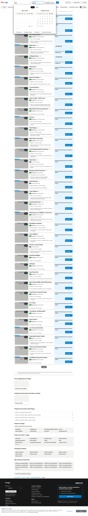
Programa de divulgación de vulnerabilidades (40, 496)
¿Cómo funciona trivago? (36, 502)
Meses (37, 7)
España (27, 477)
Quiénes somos (8, 500)
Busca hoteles (17, 477)
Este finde (37, 32)
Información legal (34, 489)
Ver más (17, 444)
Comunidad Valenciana (36, 477)
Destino (15, 1)
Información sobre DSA (36, 493)
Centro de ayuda (34, 501)
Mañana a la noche (28, 32)
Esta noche (19, 32)
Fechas (32, 7)
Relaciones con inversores (10, 503)
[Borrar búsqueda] (30, 2)
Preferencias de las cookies (36, 494)
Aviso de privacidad (35, 491)
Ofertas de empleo (9, 501)
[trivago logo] (4, 3)
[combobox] (22, 3)
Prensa (6, 505)
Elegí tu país (7, 485)
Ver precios (68, 18)
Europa (23, 477)
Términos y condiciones (36, 487)
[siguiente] (53, 10)
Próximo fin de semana (47, 32)
